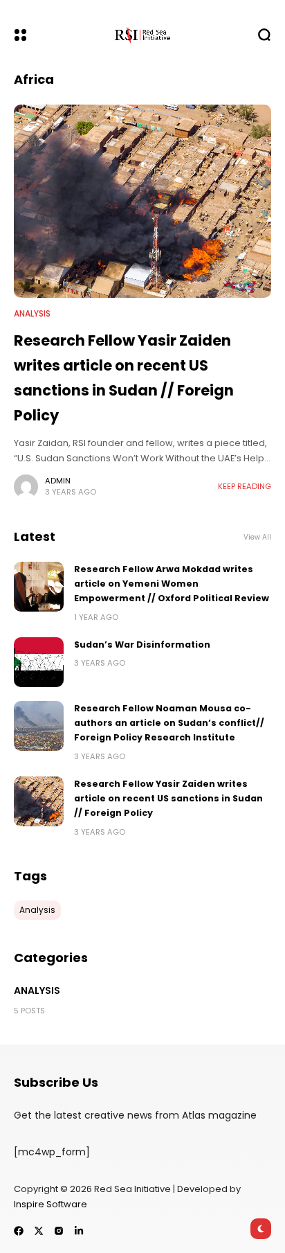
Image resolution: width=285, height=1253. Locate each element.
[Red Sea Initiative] (142, 34)
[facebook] (19, 1231)
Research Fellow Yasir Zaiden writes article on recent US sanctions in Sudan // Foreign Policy (168, 798)
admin (58, 480)
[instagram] (59, 1231)
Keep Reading (244, 486)
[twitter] (39, 1231)
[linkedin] (79, 1231)
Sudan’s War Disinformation (142, 644)
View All (257, 537)
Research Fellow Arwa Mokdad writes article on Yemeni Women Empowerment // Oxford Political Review (171, 584)
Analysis (32, 313)
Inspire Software (50, 1204)
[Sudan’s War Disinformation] (39, 662)
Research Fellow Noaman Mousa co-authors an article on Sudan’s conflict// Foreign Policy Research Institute (169, 723)
